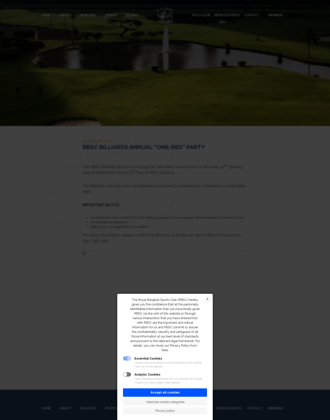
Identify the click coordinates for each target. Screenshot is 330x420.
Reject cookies (207, 299)
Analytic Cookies (147, 374)
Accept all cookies (165, 392)
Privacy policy (165, 411)
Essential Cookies (148, 358)
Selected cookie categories (165, 402)
